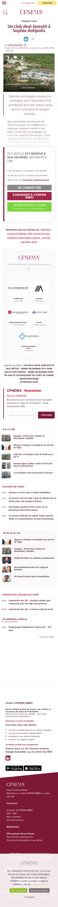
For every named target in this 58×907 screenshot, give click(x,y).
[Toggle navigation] (3, 3)
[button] (4, 11)
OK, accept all (18, 890)
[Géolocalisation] (22, 58)
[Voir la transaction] (8, 58)
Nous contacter (14, 816)
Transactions (29, 21)
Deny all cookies (39, 890)
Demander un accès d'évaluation (20, 721)
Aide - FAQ (12, 813)
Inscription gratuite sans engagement (22, 744)
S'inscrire (46, 415)
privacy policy (38, 884)
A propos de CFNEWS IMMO (20, 810)
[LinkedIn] (26, 39)
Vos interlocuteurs (15, 819)
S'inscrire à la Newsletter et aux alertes (25, 840)
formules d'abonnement (36, 180)
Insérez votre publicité (17, 789)
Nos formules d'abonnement (20, 836)
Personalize (30, 897)
